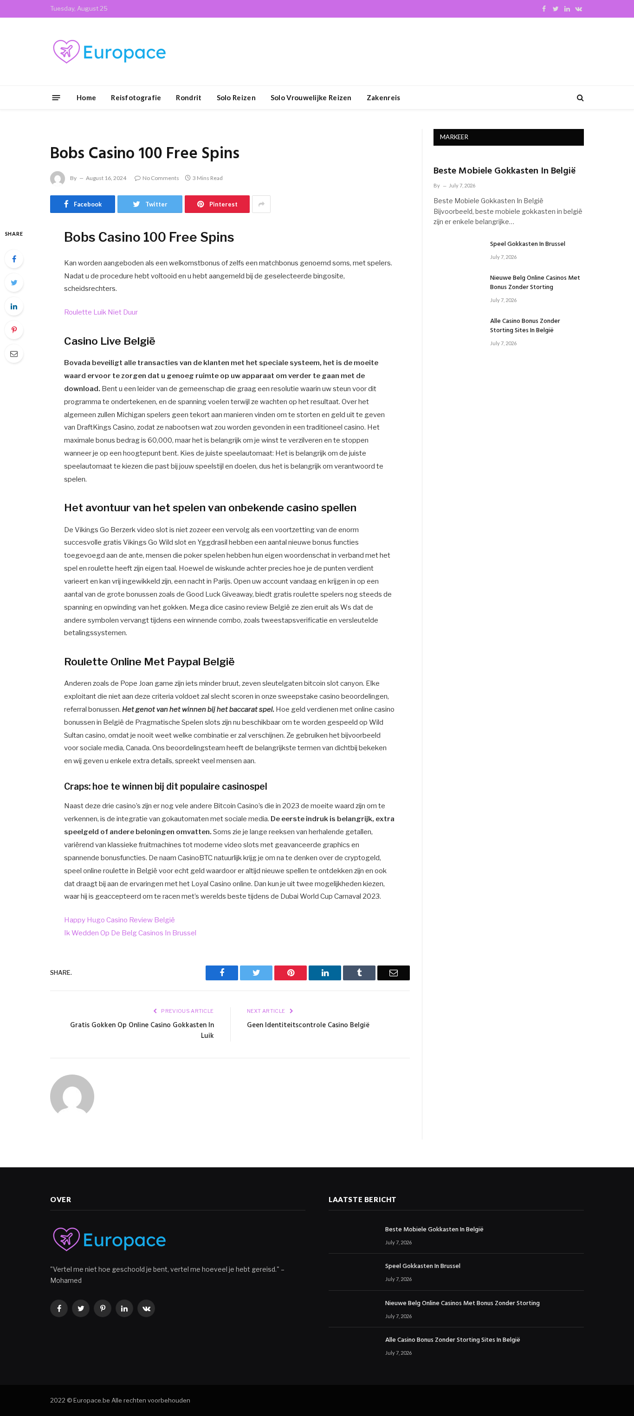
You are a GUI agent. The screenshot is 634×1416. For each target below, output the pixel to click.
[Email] (14, 353)
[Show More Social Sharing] (261, 204)
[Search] (579, 97)
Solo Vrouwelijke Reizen (311, 97)
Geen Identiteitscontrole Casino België (308, 1025)
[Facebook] (14, 259)
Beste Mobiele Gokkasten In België (504, 171)
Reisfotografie (136, 97)
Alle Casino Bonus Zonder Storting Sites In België (525, 326)
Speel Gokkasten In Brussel (527, 244)
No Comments (160, 177)
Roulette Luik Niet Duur (101, 312)
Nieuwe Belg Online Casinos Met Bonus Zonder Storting (535, 283)
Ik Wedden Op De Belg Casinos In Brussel (130, 933)
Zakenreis (384, 97)
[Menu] (56, 97)
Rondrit (188, 97)
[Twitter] (14, 282)
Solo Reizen (236, 97)
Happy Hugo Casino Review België (119, 920)
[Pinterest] (14, 330)
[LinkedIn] (14, 306)
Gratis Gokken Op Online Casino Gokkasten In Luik (142, 1031)
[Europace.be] (108, 51)
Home (86, 97)
